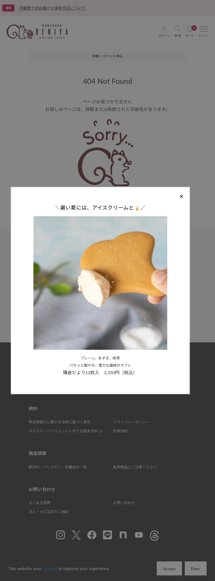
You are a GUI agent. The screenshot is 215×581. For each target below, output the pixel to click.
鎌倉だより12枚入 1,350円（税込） (100, 372)
